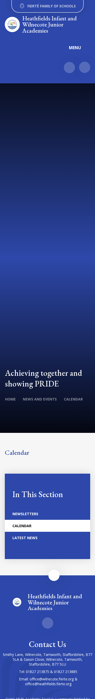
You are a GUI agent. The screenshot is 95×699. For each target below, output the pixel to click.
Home (10, 399)
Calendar (73, 399)
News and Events (40, 399)
